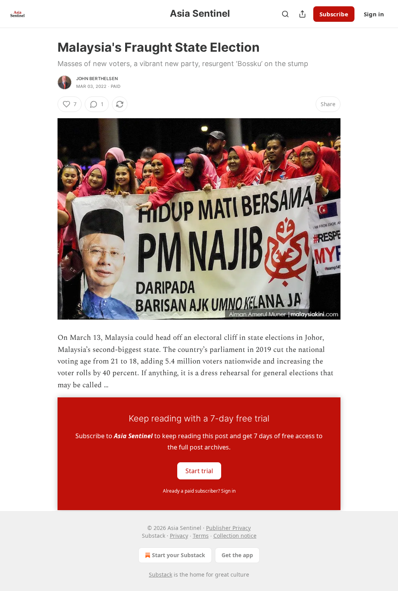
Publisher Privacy (228, 528)
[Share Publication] (302, 14)
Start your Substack (178, 555)
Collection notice (235, 535)
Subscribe (333, 14)
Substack (160, 574)
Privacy (179, 535)
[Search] (285, 14)
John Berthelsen (97, 78)
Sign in (374, 14)
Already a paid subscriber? (199, 491)
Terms (201, 535)
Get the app (237, 555)
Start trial (199, 471)
